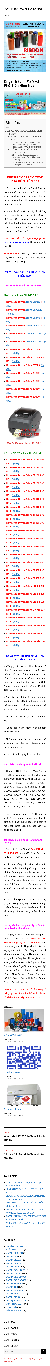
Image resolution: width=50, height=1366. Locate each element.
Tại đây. (10, 313)
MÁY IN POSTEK (14, 1273)
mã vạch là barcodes (12, 1072)
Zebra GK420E (33, 309)
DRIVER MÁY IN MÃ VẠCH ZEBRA (27, 142)
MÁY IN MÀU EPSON (15, 1270)
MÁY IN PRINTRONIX (16, 1277)
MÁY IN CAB (12, 1256)
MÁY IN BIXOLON (14, 1253)
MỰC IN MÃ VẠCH (15, 1304)
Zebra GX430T (33, 341)
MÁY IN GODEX (13, 1266)
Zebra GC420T (33, 325)
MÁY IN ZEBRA (13, 1297)
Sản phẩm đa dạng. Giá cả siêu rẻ (27, 155)
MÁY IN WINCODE (14, 1290)
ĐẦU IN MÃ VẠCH (14, 1310)
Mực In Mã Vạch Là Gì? (13, 1035)
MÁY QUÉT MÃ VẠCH (16, 1300)
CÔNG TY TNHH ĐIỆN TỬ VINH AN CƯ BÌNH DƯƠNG (26, 150)
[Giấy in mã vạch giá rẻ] (24, 1094)
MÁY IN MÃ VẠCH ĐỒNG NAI (23, 8)
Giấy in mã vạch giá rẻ (12, 1109)
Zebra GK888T (33, 317)
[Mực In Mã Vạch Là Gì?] (24, 1020)
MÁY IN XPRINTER (15, 1294)
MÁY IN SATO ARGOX (16, 1280)
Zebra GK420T (33, 302)
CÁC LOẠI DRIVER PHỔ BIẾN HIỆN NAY (26, 138)
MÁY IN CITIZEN (14, 1260)
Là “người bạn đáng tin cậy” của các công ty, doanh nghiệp (29, 163)
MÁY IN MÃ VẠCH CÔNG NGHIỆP (29, 147)
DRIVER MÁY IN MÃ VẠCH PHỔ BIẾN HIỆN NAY (24, 132)
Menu (7, 16)
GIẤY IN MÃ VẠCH (15, 1249)
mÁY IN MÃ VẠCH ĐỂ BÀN (27, 145)
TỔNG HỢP (11, 1307)
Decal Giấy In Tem (15, 1246)
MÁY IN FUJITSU (14, 1263)
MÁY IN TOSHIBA (14, 1283)
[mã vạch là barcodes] (24, 1057)
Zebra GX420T (33, 333)
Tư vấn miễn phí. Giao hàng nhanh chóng (28, 158)
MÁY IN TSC (12, 1287)
